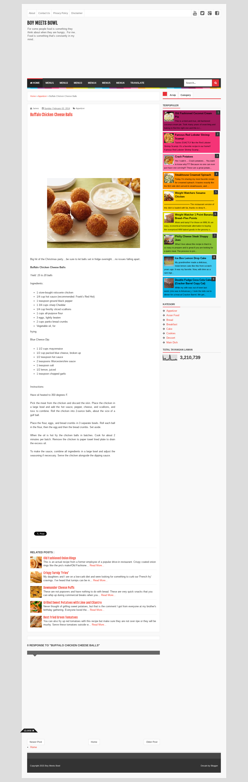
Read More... (97, 565)
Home (36, 83)
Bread (169, 319)
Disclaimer (77, 13)
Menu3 (78, 83)
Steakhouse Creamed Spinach (193, 174)
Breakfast (171, 324)
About (32, 13)
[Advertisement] (112, 47)
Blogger (214, 766)
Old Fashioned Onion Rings (59, 558)
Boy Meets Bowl (42, 23)
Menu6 (120, 83)
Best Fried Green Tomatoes (60, 617)
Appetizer (80, 108)
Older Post (151, 742)
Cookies (171, 333)
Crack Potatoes (184, 156)
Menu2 (64, 83)
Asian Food (172, 315)
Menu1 (50, 83)
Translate (137, 83)
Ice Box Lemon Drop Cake (190, 258)
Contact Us (44, 13)
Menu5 (106, 83)
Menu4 (92, 83)
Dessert (170, 337)
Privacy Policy (60, 13)
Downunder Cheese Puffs (58, 588)
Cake (169, 328)
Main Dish (172, 342)
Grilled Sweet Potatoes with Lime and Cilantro (72, 603)
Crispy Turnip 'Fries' (56, 573)
